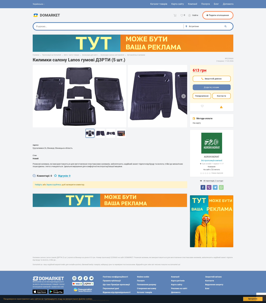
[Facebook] (203, 187)
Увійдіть (38, 184)
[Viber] (209, 187)
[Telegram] (215, 187)
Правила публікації (112, 281)
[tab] (42, 176)
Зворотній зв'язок (213, 277)
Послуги (205, 4)
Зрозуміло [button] (252, 299)
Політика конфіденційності (115, 277)
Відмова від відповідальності (117, 292)
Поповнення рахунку (146, 284)
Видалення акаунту (214, 284)
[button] (93, 299)
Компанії (192, 4)
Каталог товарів (158, 4)
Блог (216, 4)
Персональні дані (111, 288)
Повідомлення (202, 96)
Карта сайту (177, 4)
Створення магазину (146, 288)
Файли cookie (143, 277)
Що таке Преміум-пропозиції (116, 284)
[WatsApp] (221, 187)
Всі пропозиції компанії (211, 160)
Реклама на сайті (179, 288)
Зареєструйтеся (53, 184)
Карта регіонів (178, 281)
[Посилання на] (74, 278)
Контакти (221, 96)
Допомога (228, 4)
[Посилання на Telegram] (91, 278)
